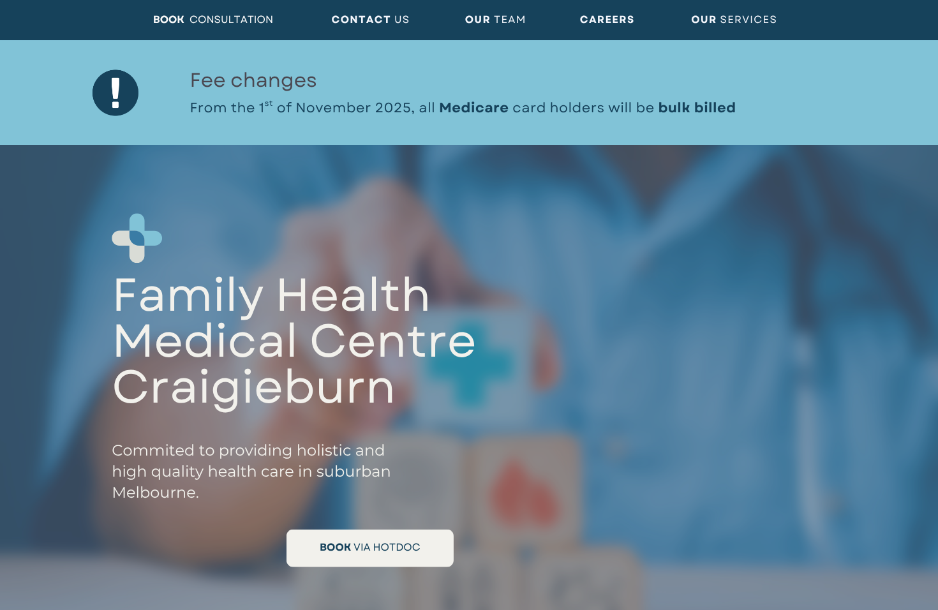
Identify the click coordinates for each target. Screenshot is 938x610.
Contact (363, 20)
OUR (705, 20)
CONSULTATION (231, 20)
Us (402, 20)
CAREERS (607, 20)
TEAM (510, 20)
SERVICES (749, 20)
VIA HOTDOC (387, 547)
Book (168, 20)
